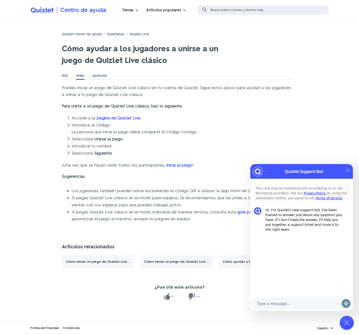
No (198, 296)
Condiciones (71, 328)
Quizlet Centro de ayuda (82, 34)
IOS (65, 75)
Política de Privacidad (45, 328)
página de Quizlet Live (118, 118)
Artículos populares (163, 10)
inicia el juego (179, 165)
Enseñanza (115, 34)
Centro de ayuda (83, 9)
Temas (128, 10)
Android (99, 75)
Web (80, 75)
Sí (172, 296)
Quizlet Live (139, 34)
